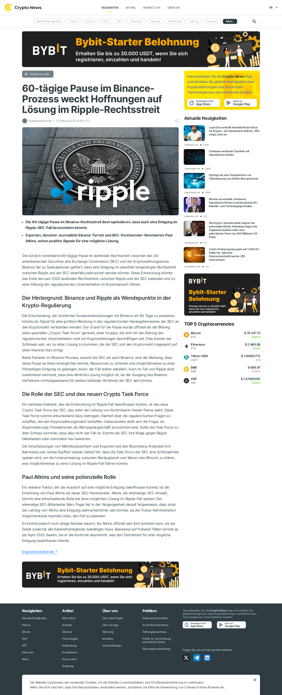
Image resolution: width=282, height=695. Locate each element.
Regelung (67, 666)
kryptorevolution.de (38, 551)
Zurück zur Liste (39, 74)
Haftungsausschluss (154, 631)
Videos (74, 21)
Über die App (110, 625)
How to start (69, 659)
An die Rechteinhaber (155, 625)
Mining (194, 21)
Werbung (107, 631)
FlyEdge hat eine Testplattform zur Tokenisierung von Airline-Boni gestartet (233, 176)
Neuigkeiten (110, 7)
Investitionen (69, 652)
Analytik (67, 625)
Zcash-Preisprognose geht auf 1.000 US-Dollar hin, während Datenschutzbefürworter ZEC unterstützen (234, 254)
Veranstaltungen (112, 645)
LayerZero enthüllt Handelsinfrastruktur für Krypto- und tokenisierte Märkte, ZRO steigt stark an (234, 131)
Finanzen (211, 21)
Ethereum (136, 21)
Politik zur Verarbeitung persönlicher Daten (157, 640)
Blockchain (175, 21)
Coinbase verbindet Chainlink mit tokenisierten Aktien (229, 153)
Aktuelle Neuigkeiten (49, 21)
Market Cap (151, 7)
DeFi (106, 21)
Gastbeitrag (69, 645)
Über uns (173, 7)
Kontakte (107, 638)
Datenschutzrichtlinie (155, 618)
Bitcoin (90, 21)
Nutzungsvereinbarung (156, 648)
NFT (119, 21)
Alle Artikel (68, 618)
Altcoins (155, 21)
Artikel (131, 7)
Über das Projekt (112, 618)
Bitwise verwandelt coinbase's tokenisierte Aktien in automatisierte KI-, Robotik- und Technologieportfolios (233, 202)
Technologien (70, 638)
